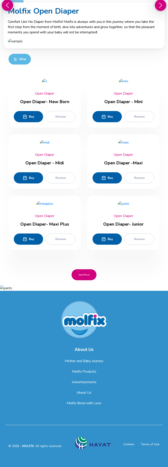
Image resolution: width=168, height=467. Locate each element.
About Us (84, 392)
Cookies (128, 444)
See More (84, 275)
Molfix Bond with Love (84, 403)
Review (60, 117)
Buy (31, 117)
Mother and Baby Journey (84, 361)
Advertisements (84, 382)
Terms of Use (150, 444)
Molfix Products (84, 371)
